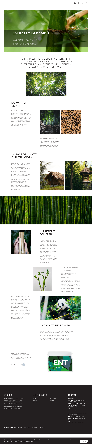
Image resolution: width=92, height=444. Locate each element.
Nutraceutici (36, 398)
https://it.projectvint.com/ (32, 440)
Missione (35, 400)
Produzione (53, 398)
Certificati (35, 402)
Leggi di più (16, 364)
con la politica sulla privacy (27, 441)
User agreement (18, 427)
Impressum (42, 427)
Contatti (52, 400)
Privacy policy (27, 427)
